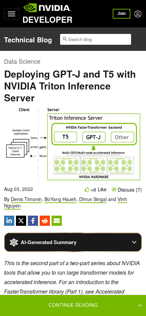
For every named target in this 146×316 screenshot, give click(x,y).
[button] (73, 305)
